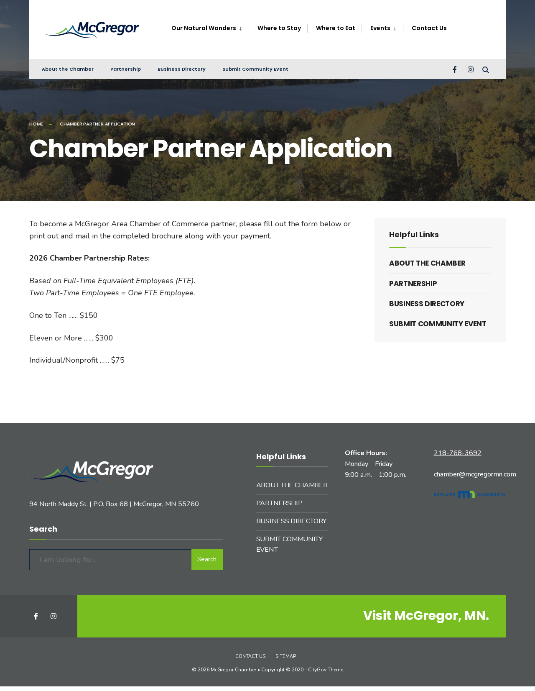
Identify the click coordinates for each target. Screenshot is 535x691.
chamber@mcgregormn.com (475, 474)
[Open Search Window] (485, 68)
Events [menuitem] (380, 28)
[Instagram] (470, 68)
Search (207, 559)
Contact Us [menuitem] (429, 28)
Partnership (125, 69)
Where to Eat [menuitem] (335, 28)
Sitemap (285, 656)
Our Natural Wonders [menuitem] (203, 28)
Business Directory (182, 69)
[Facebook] (455, 68)
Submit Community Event (255, 69)
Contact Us (250, 656)
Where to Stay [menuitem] (279, 28)
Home (36, 123)
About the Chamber (68, 69)
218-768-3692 (458, 453)
